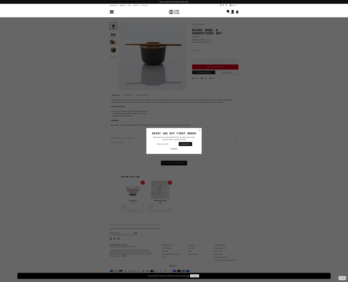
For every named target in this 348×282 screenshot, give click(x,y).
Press (129, 5)
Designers (123, 5)
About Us (136, 5)
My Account (144, 5)
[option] (174, 2)
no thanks (174, 148)
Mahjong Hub (114, 5)
